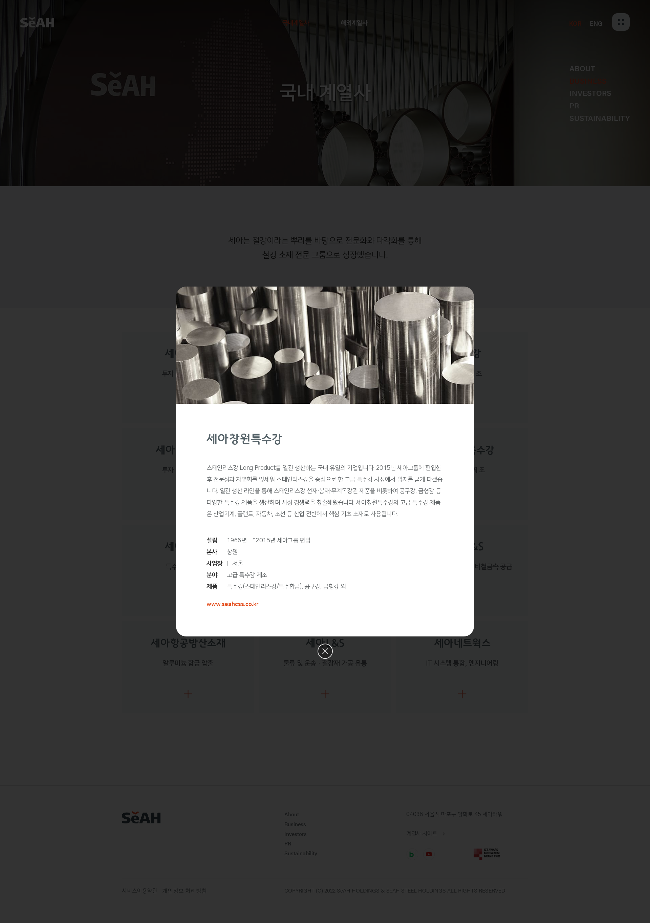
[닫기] (325, 651)
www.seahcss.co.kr (232, 603)
